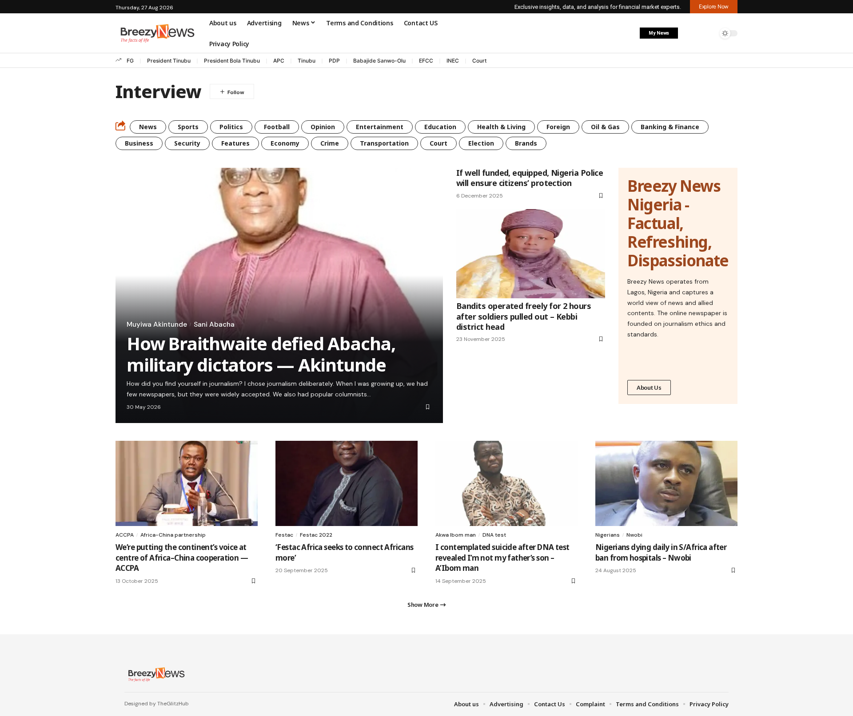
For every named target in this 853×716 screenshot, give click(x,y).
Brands (526, 143)
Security (187, 143)
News (148, 127)
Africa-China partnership (173, 534)
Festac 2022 (316, 534)
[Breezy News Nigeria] (155, 674)
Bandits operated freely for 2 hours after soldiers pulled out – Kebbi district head (523, 316)
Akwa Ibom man (455, 534)
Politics (231, 127)
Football (277, 127)
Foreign (558, 127)
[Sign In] (690, 33)
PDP (334, 60)
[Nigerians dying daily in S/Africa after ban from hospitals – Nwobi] (666, 483)
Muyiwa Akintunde (157, 324)
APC (278, 60)
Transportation (384, 143)
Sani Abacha (214, 324)
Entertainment (379, 127)
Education (440, 127)
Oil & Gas (605, 127)
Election (481, 143)
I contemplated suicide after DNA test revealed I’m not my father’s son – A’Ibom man (502, 558)
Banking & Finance (670, 127)
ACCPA (125, 534)
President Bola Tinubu (232, 60)
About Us (649, 388)
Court (479, 60)
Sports (188, 127)
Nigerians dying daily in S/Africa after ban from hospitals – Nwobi (660, 552)
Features (235, 143)
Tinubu (306, 60)
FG (130, 60)
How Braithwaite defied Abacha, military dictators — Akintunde (261, 354)
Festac (284, 534)
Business (139, 143)
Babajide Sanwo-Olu (379, 60)
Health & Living (501, 127)
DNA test (494, 534)
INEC (452, 60)
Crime (329, 143)
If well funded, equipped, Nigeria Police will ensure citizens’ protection (529, 177)
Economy (285, 143)
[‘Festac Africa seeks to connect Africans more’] (346, 483)
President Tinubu (169, 60)
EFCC (426, 60)
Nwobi (634, 534)
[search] (708, 33)
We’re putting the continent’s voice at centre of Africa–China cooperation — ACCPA (182, 558)
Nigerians (607, 534)
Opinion (323, 127)
